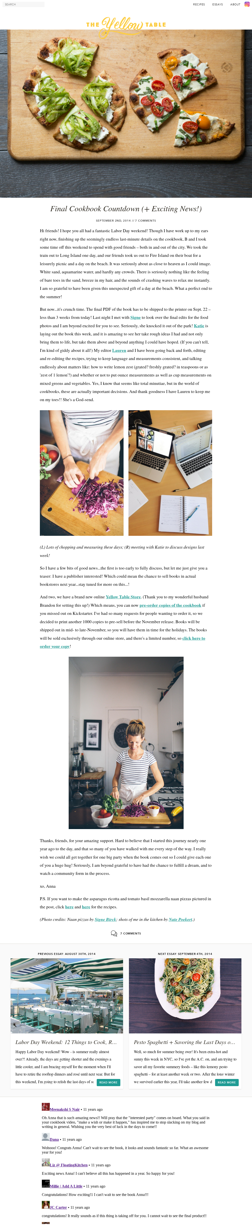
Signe (135, 317)
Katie (199, 325)
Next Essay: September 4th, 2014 (185, 954)
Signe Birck (105, 919)
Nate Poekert (180, 919)
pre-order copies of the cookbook (170, 605)
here (69, 906)
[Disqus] (126, 1162)
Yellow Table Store (123, 596)
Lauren (119, 350)
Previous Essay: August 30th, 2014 (67, 954)
